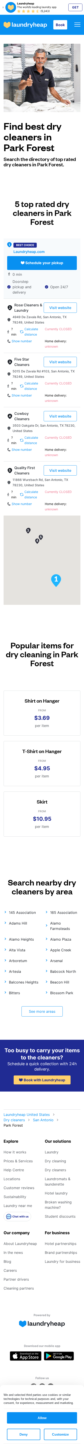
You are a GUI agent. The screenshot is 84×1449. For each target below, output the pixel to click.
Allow (42, 1418)
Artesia (15, 971)
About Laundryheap (20, 1243)
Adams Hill (18, 923)
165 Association (63, 912)
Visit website (60, 307)
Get (75, 7)
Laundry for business (62, 1261)
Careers (10, 1270)
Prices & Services (18, 1161)
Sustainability (15, 1196)
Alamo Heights (21, 939)
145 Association (22, 912)
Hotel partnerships (60, 1243)
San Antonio (43, 1120)
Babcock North (63, 971)
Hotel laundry (56, 1193)
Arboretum (18, 960)
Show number (22, 341)
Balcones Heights (23, 982)
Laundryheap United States (27, 1114)
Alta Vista (17, 950)
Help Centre (14, 1170)
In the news (13, 1252)
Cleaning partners (19, 1288)
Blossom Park (61, 993)
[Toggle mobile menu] (77, 25)
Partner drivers (16, 1279)
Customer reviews (19, 1188)
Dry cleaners (14, 1120)
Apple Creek (60, 950)
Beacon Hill (59, 982)
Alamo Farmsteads (60, 926)
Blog (7, 1261)
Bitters (14, 993)
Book (60, 25)
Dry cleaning (55, 1161)
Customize (60, 1434)
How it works (15, 1152)
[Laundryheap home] (25, 25)
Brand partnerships (61, 1252)
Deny (23, 1434)
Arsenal (56, 960)
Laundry (51, 1152)
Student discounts (60, 1216)
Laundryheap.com (29, 251)
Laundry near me (18, 1205)
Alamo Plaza (60, 939)
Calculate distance (31, 331)
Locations (12, 1179)
